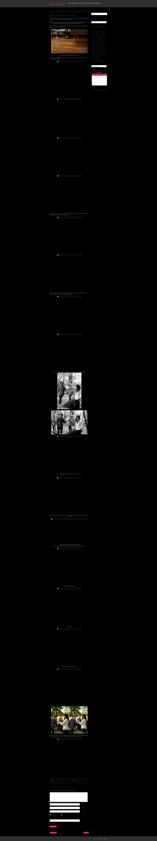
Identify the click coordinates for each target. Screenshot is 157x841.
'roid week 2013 (94, 31)
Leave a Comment (64, 15)
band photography (103, 31)
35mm (98, 31)
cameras (92, 36)
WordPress (105, 838)
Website (83, 810)
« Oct (92, 87)
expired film (94, 39)
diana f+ (103, 36)
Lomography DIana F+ (100, 47)
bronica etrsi (98, 34)
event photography (102, 38)
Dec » (95, 87)
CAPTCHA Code (52, 823)
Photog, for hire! (86, 3)
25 (105, 82)
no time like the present (101, 51)
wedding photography (96, 57)
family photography (57, 780)
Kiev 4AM (104, 45)
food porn (97, 42)
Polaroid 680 (93, 54)
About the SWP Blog (73, 3)
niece (92, 51)
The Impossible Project (98, 55)
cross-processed (98, 36)
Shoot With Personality (58, 3)
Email (83, 807)
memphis (84, 780)
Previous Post (53, 832)
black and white (94, 32)
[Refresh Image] (61, 815)
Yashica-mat (101, 58)
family (98, 39)
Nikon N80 (95, 51)
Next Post (86, 832)
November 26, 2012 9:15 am (55, 15)
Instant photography (97, 45)
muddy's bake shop (100, 49)
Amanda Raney (72, 15)
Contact (80, 3)
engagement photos (94, 38)
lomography (93, 47)
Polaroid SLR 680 (98, 54)
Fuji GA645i (104, 42)
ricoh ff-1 (103, 54)
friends (62, 780)
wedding (94, 56)
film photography (97, 40)
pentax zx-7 (100, 52)
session (74, 18)
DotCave (101, 838)
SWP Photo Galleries (96, 3)
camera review (101, 35)
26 (92, 84)
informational (101, 44)
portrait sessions (67, 780)
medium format (95, 48)
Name (83, 803)
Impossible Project (95, 44)
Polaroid (103, 52)
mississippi (93, 49)
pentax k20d (52, 781)
